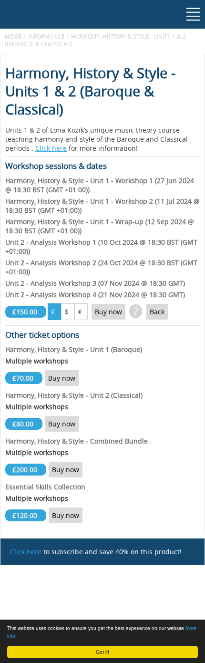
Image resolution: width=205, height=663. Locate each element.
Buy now (108, 311)
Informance (46, 36)
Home (13, 36)
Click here (51, 148)
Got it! (102, 651)
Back (157, 311)
